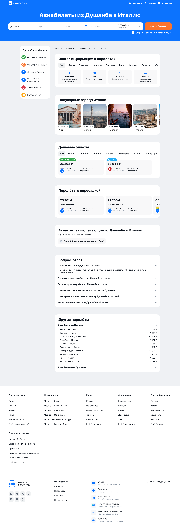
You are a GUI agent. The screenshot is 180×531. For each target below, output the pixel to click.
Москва (89, 401)
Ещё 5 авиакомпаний (19, 424)
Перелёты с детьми (18, 457)
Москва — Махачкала (54, 415)
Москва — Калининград (55, 405)
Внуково (122, 405)
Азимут (12, 410)
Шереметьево (125, 401)
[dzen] (11, 499)
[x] (22, 493)
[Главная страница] (18, 3)
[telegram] (17, 493)
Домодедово (124, 415)
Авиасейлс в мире (161, 395)
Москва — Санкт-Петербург (57, 419)
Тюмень (90, 415)
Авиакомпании (17, 395)
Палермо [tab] (146, 65)
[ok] (22, 499)
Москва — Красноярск (54, 410)
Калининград (92, 419)
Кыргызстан (157, 419)
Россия (12, 405)
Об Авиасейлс (61, 481)
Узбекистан (156, 415)
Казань (121, 410)
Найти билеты (158, 26)
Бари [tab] (122, 65)
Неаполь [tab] (97, 65)
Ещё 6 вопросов (16, 462)
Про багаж (14, 448)
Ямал (11, 415)
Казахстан (156, 405)
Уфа (120, 419)
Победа (12, 401)
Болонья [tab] (110, 65)
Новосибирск (92, 405)
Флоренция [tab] (151, 153)
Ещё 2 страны (157, 424)
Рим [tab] (61, 65)
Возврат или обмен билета (22, 444)
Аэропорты (124, 395)
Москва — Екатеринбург (55, 424)
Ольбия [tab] (137, 153)
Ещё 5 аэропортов (127, 424)
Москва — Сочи (51, 401)
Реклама (58, 495)
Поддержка (59, 491)
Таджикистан (157, 410)
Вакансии (58, 486)
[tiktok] (28, 493)
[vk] (11, 493)
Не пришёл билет (17, 439)
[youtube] (17, 499)
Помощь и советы (19, 433)
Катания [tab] (133, 65)
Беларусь (155, 401)
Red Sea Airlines (16, 419)
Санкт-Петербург (94, 410)
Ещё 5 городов (93, 424)
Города (90, 395)
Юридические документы (158, 481)
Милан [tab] (71, 65)
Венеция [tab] (84, 65)
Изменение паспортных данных (24, 453)
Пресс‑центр (60, 500)
